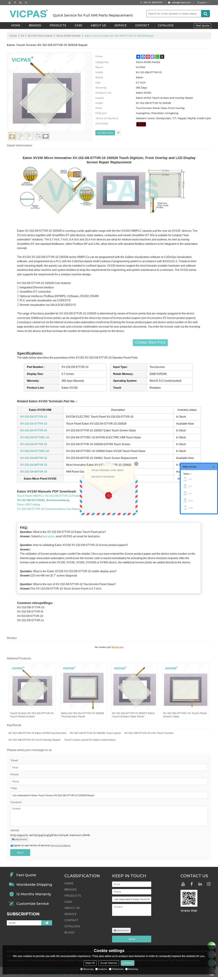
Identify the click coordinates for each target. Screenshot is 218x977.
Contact (142, 25)
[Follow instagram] (26, 2)
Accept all (128, 963)
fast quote (48, 536)
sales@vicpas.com (181, 2)
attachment (21, 839)
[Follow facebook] (15, 2)
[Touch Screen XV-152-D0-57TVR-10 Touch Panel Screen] (32, 687)
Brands (35, 25)
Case (78, 25)
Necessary (88, 969)
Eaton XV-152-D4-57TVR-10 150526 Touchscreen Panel (82, 715)
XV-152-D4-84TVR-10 (33, 464)
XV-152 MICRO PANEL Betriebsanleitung (43, 500)
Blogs (69, 932)
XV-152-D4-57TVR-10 (33, 423)
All (22, 35)
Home (13, 35)
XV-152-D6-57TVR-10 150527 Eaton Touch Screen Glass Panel (133, 715)
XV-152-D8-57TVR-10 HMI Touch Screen (149, 733)
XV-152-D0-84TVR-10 (33, 458)
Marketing (133, 969)
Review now (117, 647)
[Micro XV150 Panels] (141, 124)
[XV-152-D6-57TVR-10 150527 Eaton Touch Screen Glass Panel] (134, 687)
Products (58, 25)
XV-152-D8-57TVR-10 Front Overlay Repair (35, 739)
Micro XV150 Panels (68, 35)
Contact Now (105, 132)
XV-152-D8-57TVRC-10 (34, 451)
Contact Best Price (150, 342)
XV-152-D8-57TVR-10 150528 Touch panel (95, 733)
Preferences (118, 969)
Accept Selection (108, 963)
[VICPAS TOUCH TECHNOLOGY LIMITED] (29, 14)
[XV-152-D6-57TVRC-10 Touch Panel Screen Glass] (185, 687)
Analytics (102, 969)
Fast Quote (202, 25)
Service (120, 25)
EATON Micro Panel (40, 35)
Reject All (90, 963)
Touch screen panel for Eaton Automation (90, 739)
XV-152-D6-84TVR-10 (33, 471)
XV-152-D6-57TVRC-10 (34, 437)
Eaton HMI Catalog (28, 504)
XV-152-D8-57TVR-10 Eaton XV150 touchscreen (38, 733)
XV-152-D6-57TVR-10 (33, 430)
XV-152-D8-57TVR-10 (33, 444)
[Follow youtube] (9, 2)
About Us (98, 25)
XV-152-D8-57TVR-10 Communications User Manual (49, 508)
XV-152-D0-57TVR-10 (33, 416)
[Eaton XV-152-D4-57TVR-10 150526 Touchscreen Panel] (83, 687)
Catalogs (165, 25)
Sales (186, 473)
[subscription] (46, 922)
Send (20, 852)
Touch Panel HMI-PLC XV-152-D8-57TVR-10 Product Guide (53, 495)
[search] (205, 13)
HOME (15, 25)
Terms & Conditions (60, 845)
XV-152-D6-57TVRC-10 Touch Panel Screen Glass (185, 715)
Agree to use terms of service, (42, 845)
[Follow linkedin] (20, 2)
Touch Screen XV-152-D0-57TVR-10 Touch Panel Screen (31, 715)
